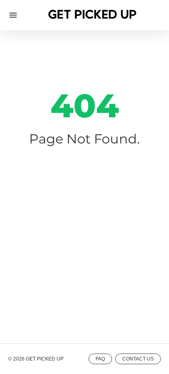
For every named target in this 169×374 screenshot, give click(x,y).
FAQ (100, 359)
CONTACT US (138, 359)
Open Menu (13, 15)
